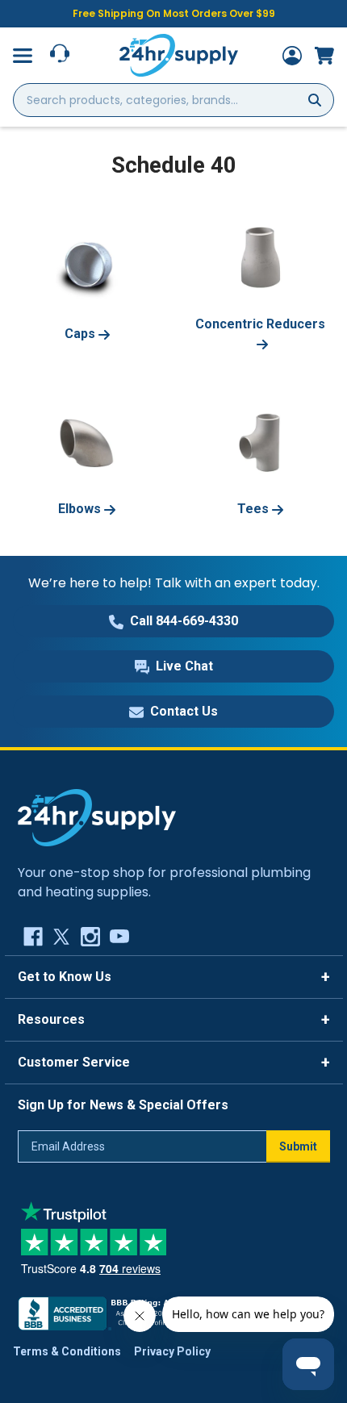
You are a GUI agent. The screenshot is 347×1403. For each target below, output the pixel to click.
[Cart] (324, 55)
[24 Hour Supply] (97, 816)
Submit (298, 1146)
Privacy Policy (172, 1351)
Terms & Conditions (67, 1351)
